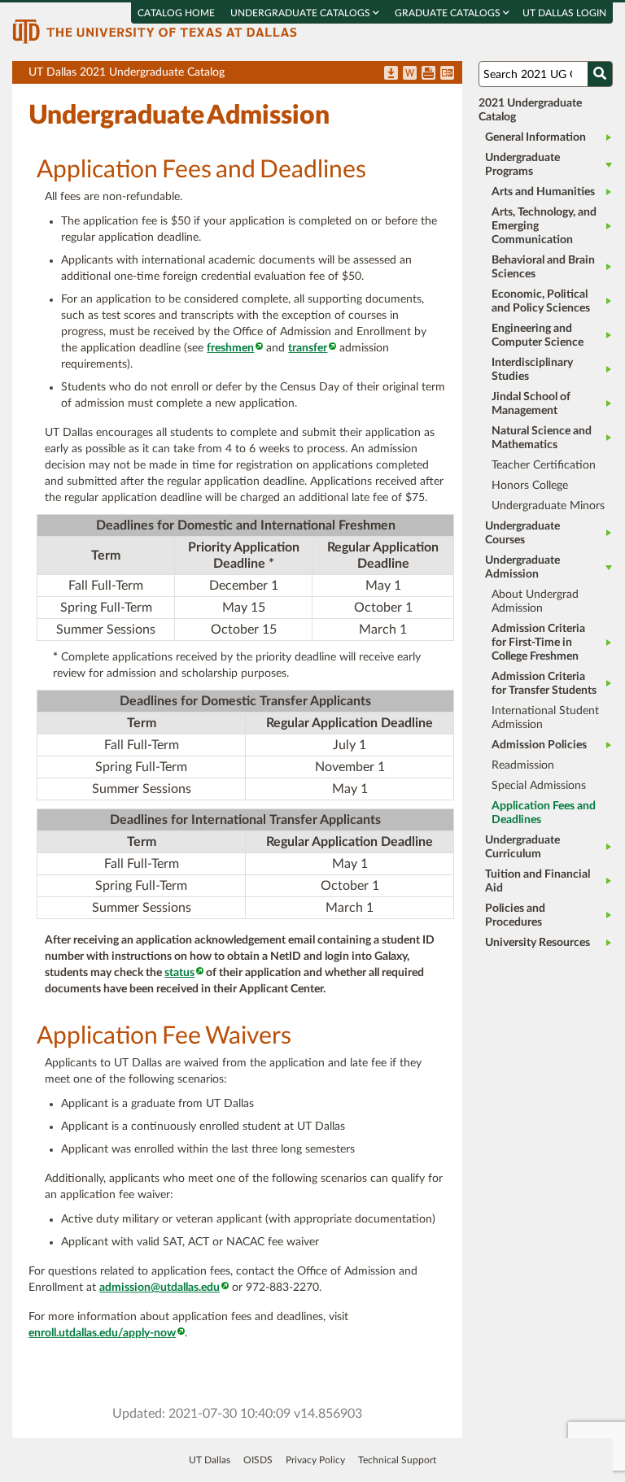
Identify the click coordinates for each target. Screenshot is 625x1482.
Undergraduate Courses (522, 533)
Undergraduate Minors (548, 506)
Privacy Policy (315, 1460)
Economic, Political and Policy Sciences (541, 301)
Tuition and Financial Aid (537, 881)
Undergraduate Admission (522, 567)
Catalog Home (176, 13)
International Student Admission (545, 717)
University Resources (537, 942)
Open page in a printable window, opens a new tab (428, 74)
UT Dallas (209, 1460)
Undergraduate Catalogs (301, 13)
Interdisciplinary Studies (532, 369)
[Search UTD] (600, 74)
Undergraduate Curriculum (522, 847)
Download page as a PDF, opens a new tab (391, 74)
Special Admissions (539, 785)
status (179, 973)
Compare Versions (447, 74)
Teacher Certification (544, 465)
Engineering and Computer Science (537, 335)
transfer (307, 348)
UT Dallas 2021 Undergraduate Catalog (245, 75)
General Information (535, 137)
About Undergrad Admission (535, 601)
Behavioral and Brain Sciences (543, 267)
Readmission (523, 765)
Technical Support (397, 1460)
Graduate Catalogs (449, 13)
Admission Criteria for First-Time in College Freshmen (538, 642)
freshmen (230, 348)
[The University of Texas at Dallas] (154, 31)
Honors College (530, 485)
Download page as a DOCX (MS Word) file (410, 74)
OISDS (258, 1460)
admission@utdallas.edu (159, 1287)
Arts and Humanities (543, 192)
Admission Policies (539, 745)
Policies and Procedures (515, 915)
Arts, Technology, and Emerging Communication (544, 226)
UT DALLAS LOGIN (564, 13)
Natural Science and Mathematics (542, 438)
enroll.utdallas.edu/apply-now (102, 1333)
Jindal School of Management (531, 403)
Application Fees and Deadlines (544, 813)
